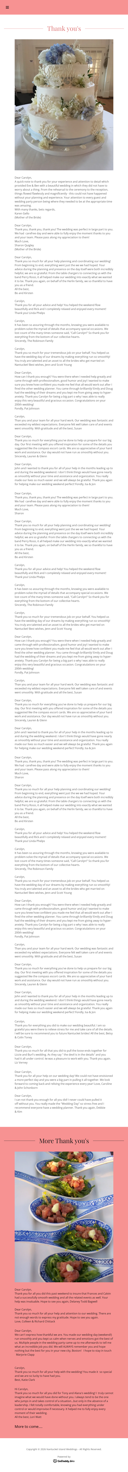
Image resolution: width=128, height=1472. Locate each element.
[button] (18, 7)
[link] (64, 1461)
